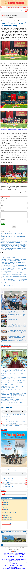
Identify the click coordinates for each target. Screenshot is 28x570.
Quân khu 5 (5, 507)
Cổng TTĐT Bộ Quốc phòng (9, 512)
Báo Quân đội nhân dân (8, 513)
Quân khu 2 (5, 502)
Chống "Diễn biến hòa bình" (7, 17)
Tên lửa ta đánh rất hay (8, 480)
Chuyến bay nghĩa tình (12, 319)
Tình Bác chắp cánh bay (8, 486)
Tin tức (3, 15)
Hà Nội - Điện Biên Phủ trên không (10, 477)
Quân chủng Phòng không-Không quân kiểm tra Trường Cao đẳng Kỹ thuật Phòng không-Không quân (13, 312)
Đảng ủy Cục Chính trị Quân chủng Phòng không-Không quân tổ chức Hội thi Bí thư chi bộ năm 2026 (17, 316)
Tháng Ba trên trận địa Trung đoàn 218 (11, 425)
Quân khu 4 (5, 506)
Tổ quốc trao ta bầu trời (8, 482)
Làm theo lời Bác (13, 15)
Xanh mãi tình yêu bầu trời (8, 418)
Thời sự (3, 13)
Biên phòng (5, 515)
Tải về (26, 478)
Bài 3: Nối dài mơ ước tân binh (9, 423)
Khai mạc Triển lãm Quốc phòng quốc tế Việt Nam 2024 (13, 380)
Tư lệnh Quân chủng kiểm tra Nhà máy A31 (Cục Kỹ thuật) (14, 274)
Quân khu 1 (5, 500)
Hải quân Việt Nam (7, 517)
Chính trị (7, 15)
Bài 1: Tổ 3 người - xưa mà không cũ (10, 419)
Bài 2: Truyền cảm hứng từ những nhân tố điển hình (14, 421)
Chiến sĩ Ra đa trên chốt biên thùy (10, 478)
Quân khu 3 (5, 504)
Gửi (15, 226)
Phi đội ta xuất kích (7, 484)
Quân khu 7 (5, 509)
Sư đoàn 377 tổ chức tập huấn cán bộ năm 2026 (12, 272)
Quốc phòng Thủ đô (7, 519)
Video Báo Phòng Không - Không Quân (11, 288)
